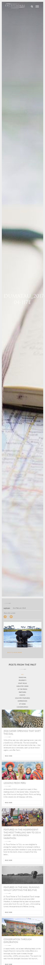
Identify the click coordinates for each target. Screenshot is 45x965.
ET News (22, 704)
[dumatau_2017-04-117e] (22, 634)
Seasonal (22, 677)
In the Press (22, 689)
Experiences (22, 701)
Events (22, 695)
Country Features (22, 698)
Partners (22, 692)
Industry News (22, 686)
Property (22, 680)
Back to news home (14, 652)
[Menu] (37, 7)
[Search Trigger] (32, 6)
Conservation (22, 707)
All (22, 674)
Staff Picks (22, 683)
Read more (8, 756)
